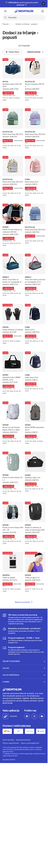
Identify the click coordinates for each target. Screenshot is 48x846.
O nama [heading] (6, 687)
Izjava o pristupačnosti (30, 774)
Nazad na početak (22, 602)
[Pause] (43, 4)
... (12, 24)
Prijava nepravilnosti (11, 774)
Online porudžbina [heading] (11, 667)
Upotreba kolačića (23, 771)
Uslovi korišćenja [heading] (11, 681)
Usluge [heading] (6, 674)
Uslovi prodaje (8, 771)
